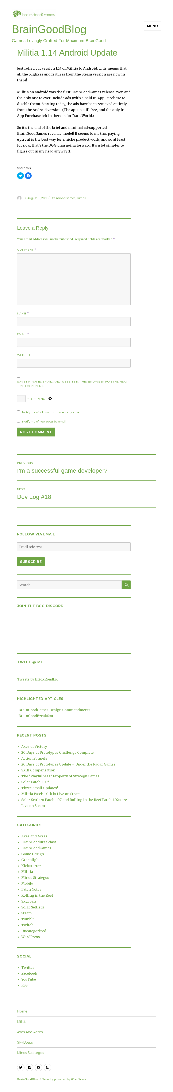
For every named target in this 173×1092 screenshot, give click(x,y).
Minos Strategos (35, 877)
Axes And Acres (30, 1032)
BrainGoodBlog (49, 29)
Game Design (32, 854)
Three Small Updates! (39, 788)
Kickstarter (31, 866)
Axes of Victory (34, 746)
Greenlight (30, 860)
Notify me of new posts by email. (44, 421)
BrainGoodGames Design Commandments (55, 710)
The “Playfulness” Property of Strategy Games (60, 776)
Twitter (27, 967)
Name (23, 313)
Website (24, 355)
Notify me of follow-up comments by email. (51, 412)
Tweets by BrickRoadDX (37, 679)
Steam (26, 913)
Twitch (27, 925)
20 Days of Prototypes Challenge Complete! (58, 752)
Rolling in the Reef (37, 895)
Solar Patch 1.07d (35, 782)
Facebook (29, 973)
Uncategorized (33, 931)
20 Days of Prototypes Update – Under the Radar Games (68, 764)
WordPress (30, 937)
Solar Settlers (32, 907)
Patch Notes (31, 889)
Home (22, 1011)
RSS (24, 985)
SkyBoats (29, 901)
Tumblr (81, 198)
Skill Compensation (38, 770)
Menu (152, 26)
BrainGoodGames (63, 198)
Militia (27, 872)
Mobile (27, 883)
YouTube (28, 979)
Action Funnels (34, 758)
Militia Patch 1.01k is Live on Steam (51, 794)
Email (23, 334)
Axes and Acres (34, 836)
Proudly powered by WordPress (64, 1079)
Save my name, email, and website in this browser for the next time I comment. (72, 384)
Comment (26, 249)
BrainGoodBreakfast (36, 716)
